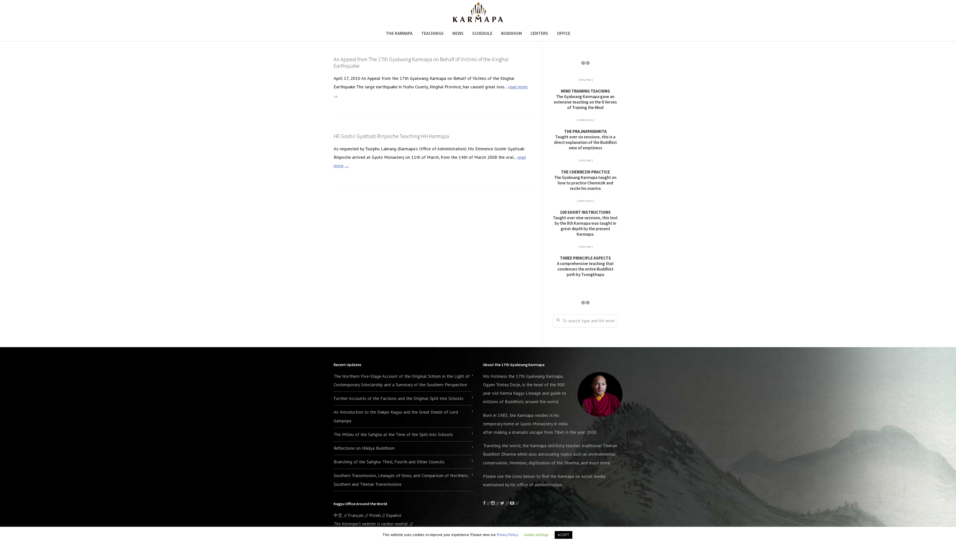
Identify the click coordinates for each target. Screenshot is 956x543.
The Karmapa (399, 33)
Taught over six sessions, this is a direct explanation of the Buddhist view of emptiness (585, 140)
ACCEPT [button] (563, 535)
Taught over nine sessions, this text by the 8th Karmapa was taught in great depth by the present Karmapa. (585, 223)
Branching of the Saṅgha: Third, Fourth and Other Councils (389, 462)
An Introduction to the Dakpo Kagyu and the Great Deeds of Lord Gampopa (396, 416)
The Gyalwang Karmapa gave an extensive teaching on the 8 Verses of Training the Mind (585, 99)
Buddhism (511, 33)
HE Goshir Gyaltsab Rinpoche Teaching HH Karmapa (391, 136)
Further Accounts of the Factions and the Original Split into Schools (398, 398)
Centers (539, 33)
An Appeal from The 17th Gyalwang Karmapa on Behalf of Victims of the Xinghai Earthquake (421, 62)
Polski (375, 515)
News (458, 33)
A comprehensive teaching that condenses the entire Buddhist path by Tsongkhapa (585, 266)
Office (563, 33)
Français (356, 515)
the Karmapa (522, 415)
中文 (338, 515)
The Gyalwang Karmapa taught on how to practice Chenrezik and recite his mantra (585, 180)
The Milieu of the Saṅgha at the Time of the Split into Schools (393, 434)
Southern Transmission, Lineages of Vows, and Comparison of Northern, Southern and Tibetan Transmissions (401, 480)
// (507, 503)
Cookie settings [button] (536, 534)
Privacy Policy (507, 534)
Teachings (432, 33)
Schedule (482, 33)
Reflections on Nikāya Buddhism (364, 448)
